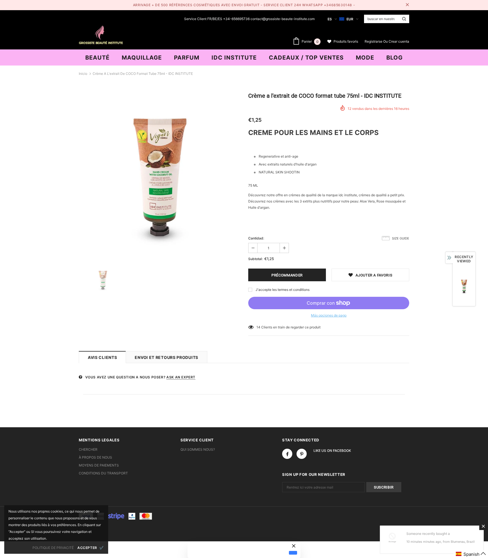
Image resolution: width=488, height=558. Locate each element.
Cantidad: (256, 238)
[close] (407, 5)
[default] (293, 552)
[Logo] (101, 34)
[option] (159, 173)
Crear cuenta (399, 41)
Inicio (83, 73)
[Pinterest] (302, 454)
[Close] (483, 526)
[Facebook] (287, 454)
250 (259, 327)
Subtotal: (255, 259)
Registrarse (374, 41)
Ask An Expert (180, 377)
